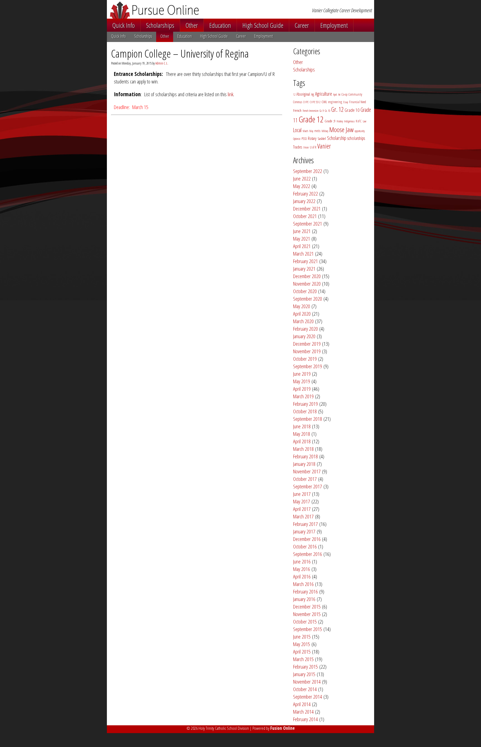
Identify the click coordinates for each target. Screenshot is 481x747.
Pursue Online (182, 10)
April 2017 (302, 509)
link (230, 94)
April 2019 (302, 388)
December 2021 (307, 208)
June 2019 (302, 373)
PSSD (304, 138)
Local (297, 130)
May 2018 (301, 433)
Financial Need (357, 102)
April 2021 (302, 246)
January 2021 (304, 268)
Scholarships (160, 25)
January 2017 (304, 531)
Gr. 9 (322, 111)
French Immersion (310, 111)
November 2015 (307, 614)
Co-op (344, 94)
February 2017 (305, 524)
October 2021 (305, 216)
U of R (313, 147)
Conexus (297, 102)
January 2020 (304, 336)
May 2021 (301, 238)
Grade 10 (352, 110)
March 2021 (303, 253)
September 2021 (307, 223)
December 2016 (307, 539)
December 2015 (307, 606)
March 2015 (303, 659)
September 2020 (307, 298)
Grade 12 (311, 119)
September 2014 (307, 696)
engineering (335, 102)
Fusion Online (282, 728)
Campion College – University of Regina (180, 53)
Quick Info (123, 25)
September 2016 (307, 554)
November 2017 (307, 471)
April (335, 95)
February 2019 (305, 403)
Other (192, 25)
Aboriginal (303, 94)
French (297, 110)
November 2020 (307, 283)
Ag (312, 94)
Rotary (312, 138)
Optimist (296, 139)
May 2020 (301, 306)
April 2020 (302, 313)
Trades (297, 147)
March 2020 (303, 321)
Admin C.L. (161, 63)
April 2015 (302, 651)
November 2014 (307, 681)
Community (355, 94)
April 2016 (302, 576)
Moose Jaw (341, 129)
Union (306, 147)
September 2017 (307, 486)
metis (317, 130)
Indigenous (349, 121)
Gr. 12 (337, 109)
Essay (345, 102)
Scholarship (336, 138)
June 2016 (302, 561)
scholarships (356, 138)
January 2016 (304, 599)
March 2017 (303, 516)
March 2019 (303, 396)
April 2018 (302, 441)
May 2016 (301, 569)
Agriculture (323, 93)
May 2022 (301, 186)
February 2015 (305, 666)
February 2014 (305, 719)
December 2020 (307, 276)
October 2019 (305, 358)
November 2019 (307, 351)
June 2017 (302, 494)
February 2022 (305, 193)
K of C (359, 121)
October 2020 (305, 291)
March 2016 (303, 584)
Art (339, 95)
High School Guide (262, 25)
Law (364, 121)
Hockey (340, 121)
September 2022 (307, 171)
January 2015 (304, 674)
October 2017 (305, 479)
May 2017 (301, 501)
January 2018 (304, 464)
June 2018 (302, 426)
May (311, 131)
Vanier (324, 146)
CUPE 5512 (315, 102)
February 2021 (305, 261)
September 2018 (307, 418)
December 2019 (307, 343)
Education (220, 25)
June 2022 (302, 178)
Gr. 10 (327, 111)
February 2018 (305, 456)
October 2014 (305, 689)
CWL (324, 101)
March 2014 (303, 711)
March (305, 131)
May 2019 (301, 381)
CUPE (306, 102)
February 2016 (305, 591)
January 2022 (304, 201)
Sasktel (322, 138)
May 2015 (301, 644)
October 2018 (305, 411)
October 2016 (305, 546)
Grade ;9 (330, 120)
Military (325, 131)
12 (294, 95)
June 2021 (302, 231)
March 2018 (303, 448)
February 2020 (305, 328)
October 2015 (305, 621)
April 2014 (302, 704)
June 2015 (302, 636)
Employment (334, 25)
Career (302, 25)
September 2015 (307, 629)
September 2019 (307, 366)
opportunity (360, 131)
